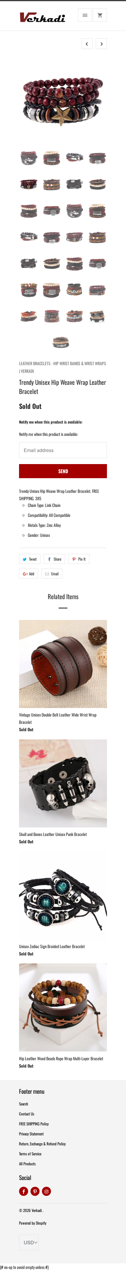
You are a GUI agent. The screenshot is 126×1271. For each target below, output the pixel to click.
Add (31, 573)
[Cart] (100, 15)
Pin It (82, 559)
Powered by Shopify (32, 1223)
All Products (27, 1164)
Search (23, 1104)
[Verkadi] (42, 18)
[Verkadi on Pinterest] (35, 1191)
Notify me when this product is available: (51, 422)
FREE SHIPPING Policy (34, 1124)
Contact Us (26, 1114)
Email (55, 573)
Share (57, 559)
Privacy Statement (31, 1134)
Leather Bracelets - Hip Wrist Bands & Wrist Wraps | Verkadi (62, 367)
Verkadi (37, 1210)
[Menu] (85, 15)
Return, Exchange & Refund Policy (42, 1144)
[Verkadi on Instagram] (46, 1191)
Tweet (33, 559)
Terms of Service (30, 1154)
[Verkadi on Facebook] (23, 1191)
